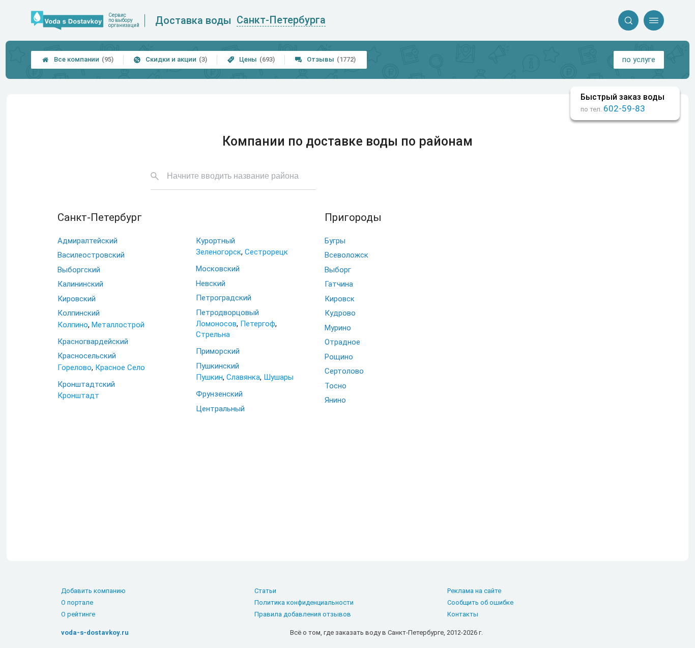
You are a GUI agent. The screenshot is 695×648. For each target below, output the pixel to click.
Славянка (243, 377)
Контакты (462, 614)
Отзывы (325, 59)
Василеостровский (91, 255)
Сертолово (344, 371)
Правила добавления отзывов (302, 614)
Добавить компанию (93, 591)
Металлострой (118, 324)
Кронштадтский (86, 384)
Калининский (80, 284)
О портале (77, 602)
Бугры (335, 240)
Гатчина (339, 284)
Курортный (215, 240)
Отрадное (342, 342)
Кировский (76, 298)
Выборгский (78, 269)
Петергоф (257, 323)
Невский (210, 283)
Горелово (74, 367)
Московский (218, 268)
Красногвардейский (92, 341)
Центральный (220, 408)
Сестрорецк (266, 252)
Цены (251, 59)
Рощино (339, 356)
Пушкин (209, 377)
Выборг (338, 269)
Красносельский (86, 355)
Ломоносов (216, 323)
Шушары (279, 377)
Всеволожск (346, 255)
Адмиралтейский (87, 240)
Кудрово (340, 313)
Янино (335, 400)
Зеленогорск (218, 252)
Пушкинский (217, 366)
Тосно (335, 385)
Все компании (77, 59)
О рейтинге (78, 614)
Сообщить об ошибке (480, 602)
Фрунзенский (219, 394)
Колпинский (78, 313)
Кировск (340, 298)
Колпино (72, 324)
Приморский (218, 351)
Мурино (338, 327)
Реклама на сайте (474, 591)
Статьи (265, 591)
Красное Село (120, 367)
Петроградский (223, 297)
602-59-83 (624, 108)
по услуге (638, 59)
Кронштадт (78, 395)
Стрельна (213, 334)
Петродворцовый (227, 312)
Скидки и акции (170, 59)
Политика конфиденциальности (304, 602)
